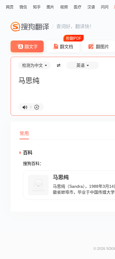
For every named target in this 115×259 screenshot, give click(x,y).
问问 (105, 7)
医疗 (77, 7)
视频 (64, 7)
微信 (23, 7)
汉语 (91, 7)
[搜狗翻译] (30, 27)
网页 (10, 7)
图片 (50, 7)
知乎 (37, 7)
